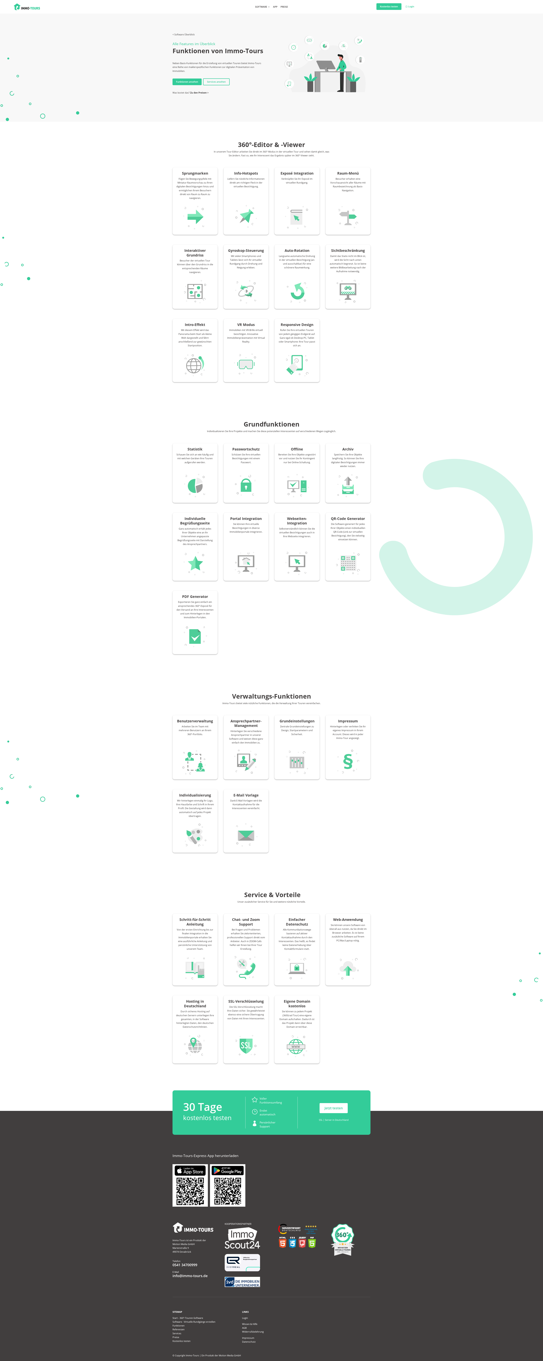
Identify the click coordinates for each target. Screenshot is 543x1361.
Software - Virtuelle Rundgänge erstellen (194, 1321)
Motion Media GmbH (230, 1355)
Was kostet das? (191, 92)
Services (177, 1333)
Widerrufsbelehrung (253, 1331)
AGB (244, 1327)
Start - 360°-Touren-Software (188, 1318)
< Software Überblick (184, 34)
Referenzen (179, 1329)
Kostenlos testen (389, 6)
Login (411, 6)
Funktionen (179, 1325)
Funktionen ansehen (187, 81)
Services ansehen (216, 81)
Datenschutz (249, 1341)
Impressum (248, 1337)
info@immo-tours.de (190, 1275)
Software (261, 7)
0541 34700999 (185, 1264)
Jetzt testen (334, 1108)
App (275, 7)
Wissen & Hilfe (249, 1324)
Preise (284, 7)
